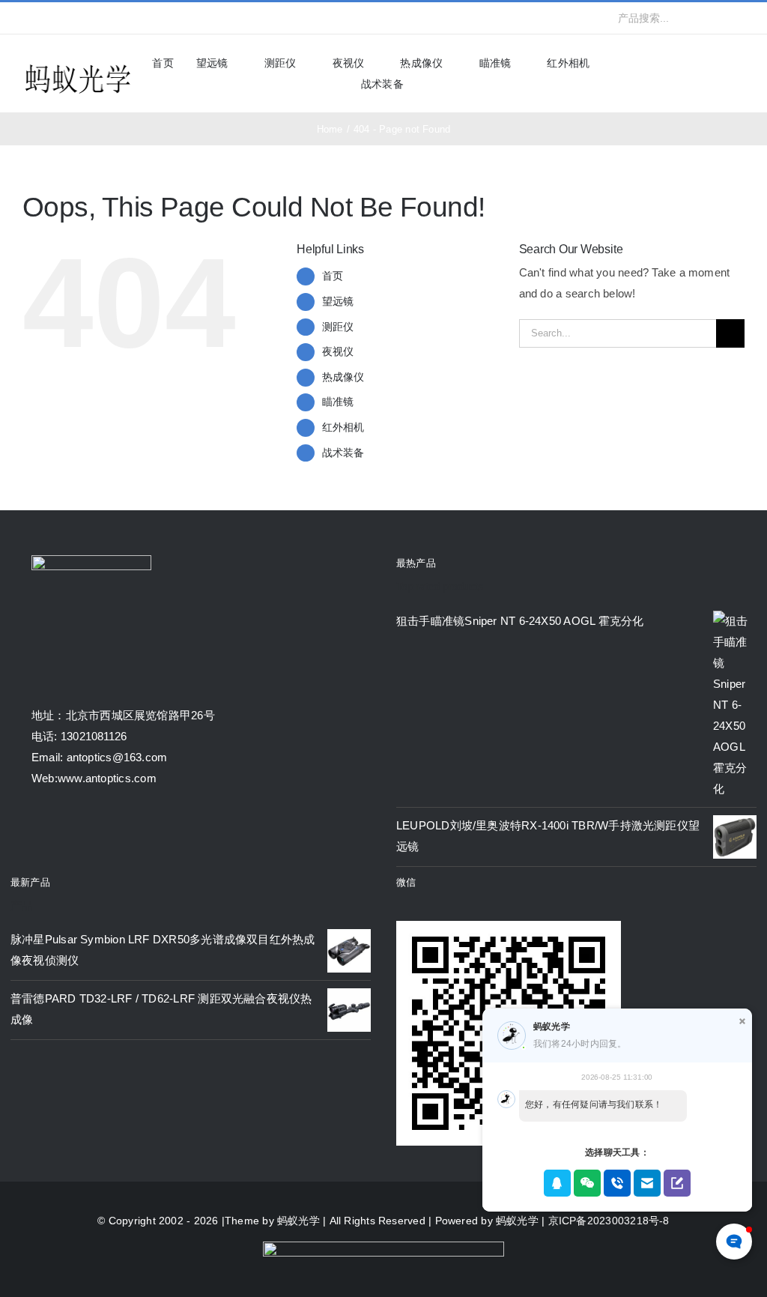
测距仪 (338, 327)
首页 (332, 276)
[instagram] (74, 18)
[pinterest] (123, 18)
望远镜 (338, 301)
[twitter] (50, 18)
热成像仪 (343, 377)
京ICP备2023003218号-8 (609, 1221)
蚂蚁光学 (298, 1221)
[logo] (77, 65)
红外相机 (343, 427)
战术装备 (343, 453)
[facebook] (26, 18)
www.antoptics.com (107, 778)
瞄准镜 (338, 402)
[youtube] (99, 18)
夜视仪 (338, 351)
